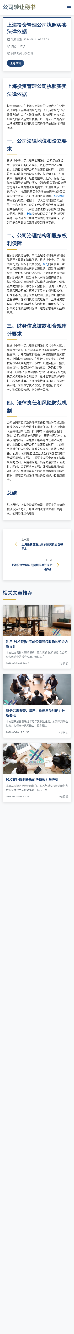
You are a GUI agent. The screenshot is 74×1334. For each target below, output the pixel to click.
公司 (45, 264)
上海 (29, 214)
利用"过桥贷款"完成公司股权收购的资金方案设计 (37, 644)
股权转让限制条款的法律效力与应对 (32, 779)
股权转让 (59, 196)
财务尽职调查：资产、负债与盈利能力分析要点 (35, 713)
